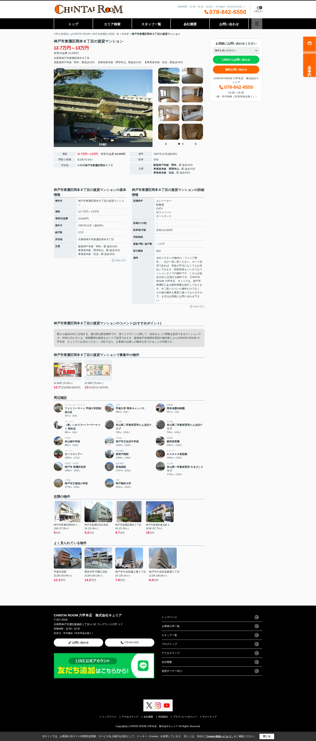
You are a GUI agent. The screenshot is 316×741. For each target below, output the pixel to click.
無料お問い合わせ (236, 69)
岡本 (79, 58)
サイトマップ (209, 716)
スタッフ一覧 (151, 24)
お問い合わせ (229, 24)
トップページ (169, 617)
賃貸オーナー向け (172, 670)
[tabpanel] (180, 103)
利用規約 (163, 716)
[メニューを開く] (256, 23)
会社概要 (190, 24)
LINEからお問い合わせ (236, 59)
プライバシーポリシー (185, 716)
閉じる (267, 736)
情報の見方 (120, 260)
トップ (73, 24)
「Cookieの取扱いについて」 (219, 736)
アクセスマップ (171, 653)
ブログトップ (169, 644)
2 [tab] (183, 144)
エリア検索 (112, 24)
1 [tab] (179, 144)
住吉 (171, 172)
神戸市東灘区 (69, 58)
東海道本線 (159, 168)
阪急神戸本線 (161, 164)
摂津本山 (174, 168)
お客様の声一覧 (171, 626)
